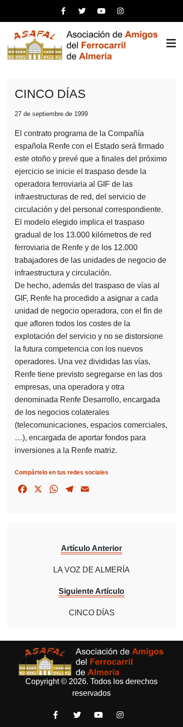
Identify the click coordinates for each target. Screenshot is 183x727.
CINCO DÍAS (50, 93)
